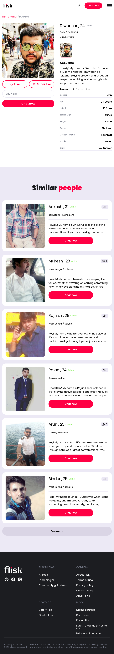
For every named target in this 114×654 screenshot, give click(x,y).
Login (78, 5)
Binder (55, 478)
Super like (44, 84)
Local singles (46, 580)
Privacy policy (84, 585)
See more (57, 531)
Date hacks (83, 615)
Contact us (46, 615)
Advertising (83, 596)
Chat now (28, 103)
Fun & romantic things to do (91, 626)
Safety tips (45, 610)
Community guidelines (53, 585)
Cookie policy (84, 590)
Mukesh (56, 261)
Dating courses (85, 610)
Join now (93, 5)
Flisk (4, 17)
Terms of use (84, 580)
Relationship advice (88, 633)
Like (17, 84)
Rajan (54, 370)
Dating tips (83, 620)
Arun (53, 424)
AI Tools (44, 574)
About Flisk (83, 574)
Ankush (56, 206)
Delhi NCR (12, 17)
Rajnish (56, 315)
